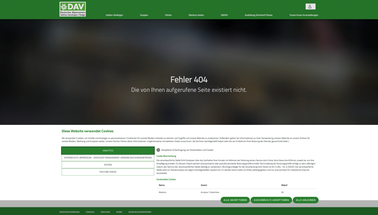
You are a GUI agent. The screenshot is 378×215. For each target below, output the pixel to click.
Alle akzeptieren (235, 200)
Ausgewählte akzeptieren (271, 200)
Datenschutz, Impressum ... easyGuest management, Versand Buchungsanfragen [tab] (108, 157)
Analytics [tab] (108, 150)
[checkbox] (236, 150)
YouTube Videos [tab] (107, 171)
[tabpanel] (236, 171)
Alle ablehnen (306, 200)
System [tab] (108, 164)
